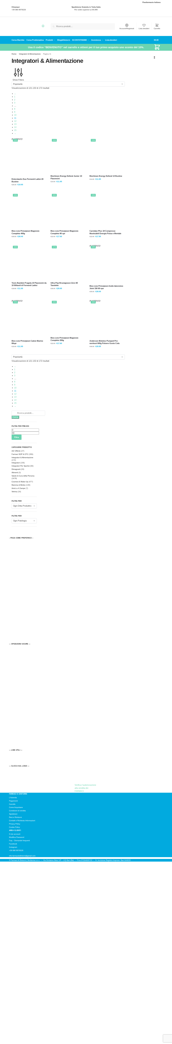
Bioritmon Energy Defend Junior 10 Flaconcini (66, 177)
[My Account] (43, 27)
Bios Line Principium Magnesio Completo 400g (25, 232)
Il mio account (14, 834)
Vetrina (14, 492)
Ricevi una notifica (29, 190)
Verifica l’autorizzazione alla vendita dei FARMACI (85, 788)
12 (15, 121)
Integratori (16, 463)
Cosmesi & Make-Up (20, 482)
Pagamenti (13, 801)
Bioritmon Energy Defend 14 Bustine (106, 176)
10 (15, 115)
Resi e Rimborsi (15, 817)
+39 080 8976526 (19, 10)
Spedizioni (13, 814)
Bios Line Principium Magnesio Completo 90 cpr (64, 232)
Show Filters (18, 80)
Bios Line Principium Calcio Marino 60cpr (27, 342)
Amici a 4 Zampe (18, 488)
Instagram (13, 847)
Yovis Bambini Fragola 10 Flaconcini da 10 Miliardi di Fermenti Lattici (29, 284)
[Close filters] (12, 535)
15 (15, 130)
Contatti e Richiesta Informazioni (22, 821)
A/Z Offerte (16, 451)
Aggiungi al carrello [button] (68, 190)
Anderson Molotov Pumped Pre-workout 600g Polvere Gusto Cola (104, 342)
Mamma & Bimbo (18, 485)
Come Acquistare (16, 807)
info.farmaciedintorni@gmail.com (22, 856)
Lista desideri (144, 28)
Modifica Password (16, 837)
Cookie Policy (14, 827)
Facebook (13, 844)
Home (14, 54)
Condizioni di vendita (17, 811)
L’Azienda (13, 798)
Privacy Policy (14, 824)
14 (15, 127)
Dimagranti (16, 469)
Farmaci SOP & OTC (20, 454)
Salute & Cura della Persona (23, 476)
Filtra (16, 437)
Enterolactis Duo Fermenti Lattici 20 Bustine (27, 180)
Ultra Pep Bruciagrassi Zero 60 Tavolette (64, 284)
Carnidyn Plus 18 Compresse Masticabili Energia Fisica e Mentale (105, 232)
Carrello (157, 28)
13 (15, 124)
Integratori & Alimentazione (30, 54)
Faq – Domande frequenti (19, 840)
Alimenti (15, 472)
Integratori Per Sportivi (21, 466)
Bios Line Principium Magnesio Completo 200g (64, 339)
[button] (157, 48)
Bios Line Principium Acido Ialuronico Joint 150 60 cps (106, 287)
